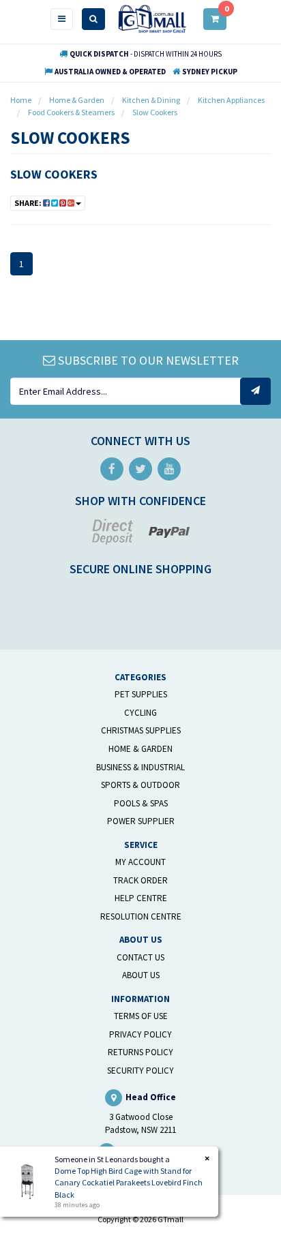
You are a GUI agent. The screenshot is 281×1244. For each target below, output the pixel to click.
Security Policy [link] (140, 1070)
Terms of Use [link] (141, 1016)
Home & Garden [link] (140, 749)
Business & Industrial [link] (140, 767)
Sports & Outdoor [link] (140, 785)
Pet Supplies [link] (141, 694)
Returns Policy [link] (140, 1052)
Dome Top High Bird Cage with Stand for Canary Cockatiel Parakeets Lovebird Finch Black (129, 1182)
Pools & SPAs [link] (141, 803)
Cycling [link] (140, 712)
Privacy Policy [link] (140, 1034)
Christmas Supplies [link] (141, 730)
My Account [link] (140, 862)
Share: (28, 203)
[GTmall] (152, 18)
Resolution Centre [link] (140, 916)
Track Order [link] (140, 880)
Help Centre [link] (141, 898)
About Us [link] (141, 975)
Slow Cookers (54, 174)
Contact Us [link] (140, 957)
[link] (111, 469)
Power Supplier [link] (141, 821)
